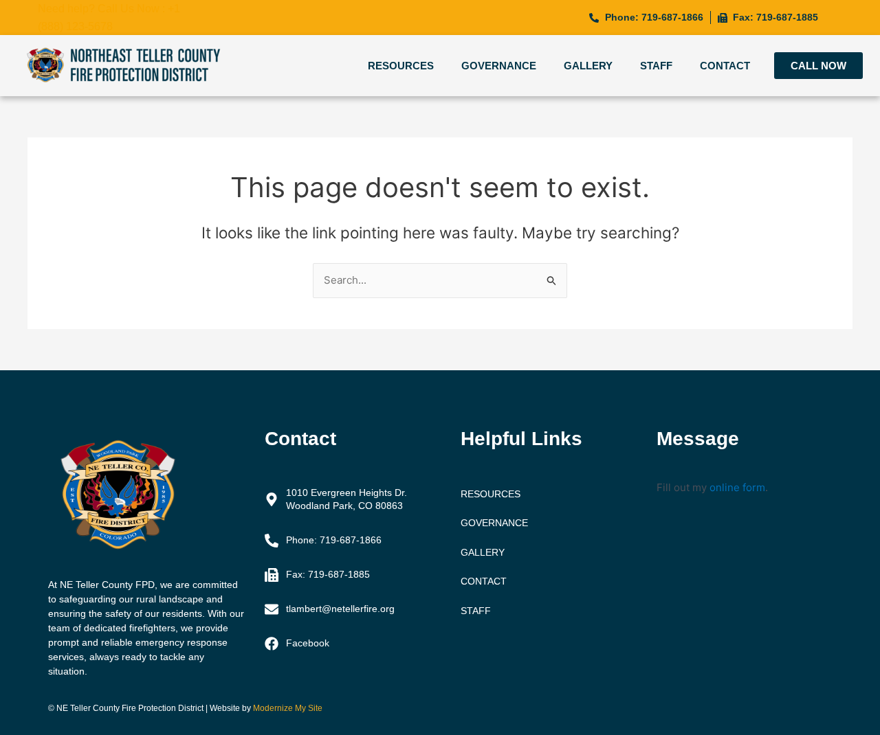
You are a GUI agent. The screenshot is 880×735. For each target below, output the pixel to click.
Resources (401, 65)
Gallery (588, 65)
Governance (498, 65)
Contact (725, 65)
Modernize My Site (287, 708)
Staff (656, 65)
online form (737, 487)
